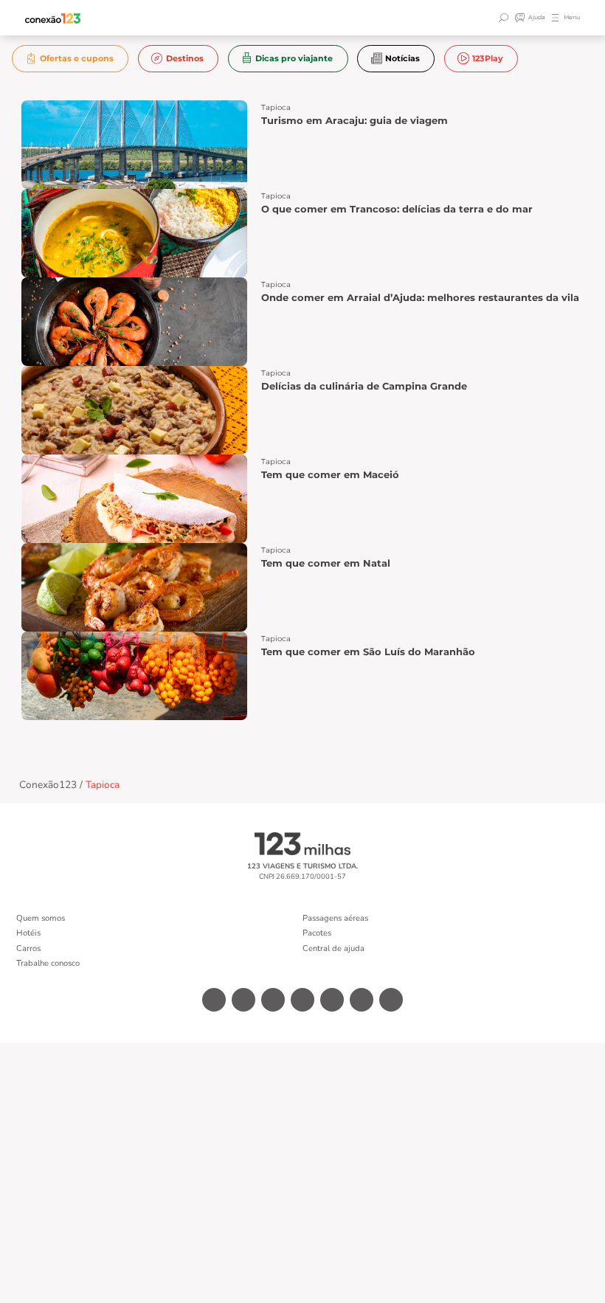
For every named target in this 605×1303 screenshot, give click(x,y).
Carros (28, 948)
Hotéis (28, 933)
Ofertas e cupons (77, 58)
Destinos (185, 58)
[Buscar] (505, 18)
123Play (487, 58)
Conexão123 (48, 785)
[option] (70, 58)
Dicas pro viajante (294, 58)
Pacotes (316, 933)
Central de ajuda (333, 948)
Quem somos (40, 918)
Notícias (402, 58)
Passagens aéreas (335, 918)
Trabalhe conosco (48, 963)
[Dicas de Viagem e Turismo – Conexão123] (53, 18)
